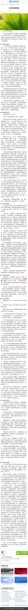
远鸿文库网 (12, 608)
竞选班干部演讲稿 (5, 601)
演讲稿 (17, 4)
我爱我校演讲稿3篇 (5, 593)
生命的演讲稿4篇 (5, 595)
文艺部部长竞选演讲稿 (19, 597)
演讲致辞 (12, 4)
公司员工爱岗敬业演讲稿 (20, 601)
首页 (7, 4)
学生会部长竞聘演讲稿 (6, 597)
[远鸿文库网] (14, 2)
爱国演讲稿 (6, 605)
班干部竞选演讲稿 (18, 599)
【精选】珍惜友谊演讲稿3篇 (21, 595)
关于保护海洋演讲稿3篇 (20, 591)
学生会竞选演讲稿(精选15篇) (7, 599)
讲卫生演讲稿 (4, 591)
